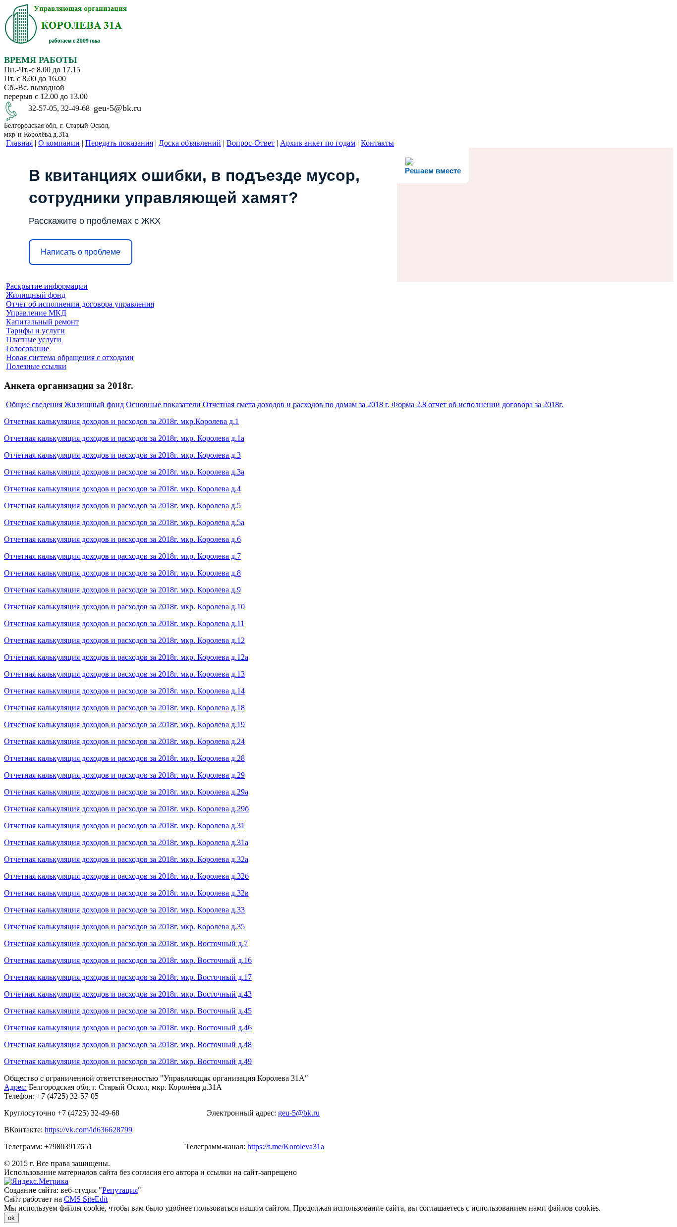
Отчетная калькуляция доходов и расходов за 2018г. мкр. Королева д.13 (124, 674)
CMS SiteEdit (86, 1199)
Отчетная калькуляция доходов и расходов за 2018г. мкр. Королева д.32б (126, 876)
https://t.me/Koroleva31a (285, 1146)
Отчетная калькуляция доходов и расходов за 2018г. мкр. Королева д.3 (122, 455)
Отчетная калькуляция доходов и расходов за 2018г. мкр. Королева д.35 (124, 926)
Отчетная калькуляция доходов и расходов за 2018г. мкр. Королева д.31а (126, 842)
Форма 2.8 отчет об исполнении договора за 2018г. (478, 404)
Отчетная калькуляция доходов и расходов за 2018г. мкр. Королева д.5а (124, 522)
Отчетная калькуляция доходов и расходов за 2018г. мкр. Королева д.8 (122, 573)
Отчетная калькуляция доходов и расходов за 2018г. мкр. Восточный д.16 (128, 960)
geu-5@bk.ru (299, 1113)
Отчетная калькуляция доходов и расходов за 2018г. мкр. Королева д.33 (124, 910)
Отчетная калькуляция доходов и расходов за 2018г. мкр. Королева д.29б (126, 808)
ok (11, 1218)
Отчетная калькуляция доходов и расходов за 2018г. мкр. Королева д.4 (122, 488)
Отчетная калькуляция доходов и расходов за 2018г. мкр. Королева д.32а (126, 859)
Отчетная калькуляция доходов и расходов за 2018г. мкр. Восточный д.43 (128, 994)
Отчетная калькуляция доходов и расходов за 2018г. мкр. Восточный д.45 (128, 1011)
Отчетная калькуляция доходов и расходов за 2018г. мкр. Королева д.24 (124, 741)
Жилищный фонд (94, 404)
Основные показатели (163, 404)
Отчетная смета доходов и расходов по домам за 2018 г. (296, 404)
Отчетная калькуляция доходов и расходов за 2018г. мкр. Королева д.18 (124, 707)
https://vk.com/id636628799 (88, 1129)
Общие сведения (34, 404)
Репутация (120, 1190)
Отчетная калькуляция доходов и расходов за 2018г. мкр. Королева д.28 (124, 758)
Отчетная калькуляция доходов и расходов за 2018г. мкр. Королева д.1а (124, 438)
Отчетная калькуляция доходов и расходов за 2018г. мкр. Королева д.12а (126, 657)
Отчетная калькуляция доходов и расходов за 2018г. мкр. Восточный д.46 (128, 1027)
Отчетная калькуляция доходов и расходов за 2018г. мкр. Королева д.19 (124, 724)
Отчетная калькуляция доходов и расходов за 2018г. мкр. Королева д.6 (122, 539)
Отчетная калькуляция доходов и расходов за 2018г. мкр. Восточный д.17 (128, 977)
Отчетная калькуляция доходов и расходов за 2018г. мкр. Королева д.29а (126, 792)
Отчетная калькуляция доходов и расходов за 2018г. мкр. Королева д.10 (124, 606)
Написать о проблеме (80, 252)
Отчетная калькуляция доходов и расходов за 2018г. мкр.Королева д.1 (121, 421)
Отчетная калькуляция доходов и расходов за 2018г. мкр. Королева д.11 (124, 623)
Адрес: (15, 1087)
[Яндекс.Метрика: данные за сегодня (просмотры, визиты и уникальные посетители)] (36, 1181)
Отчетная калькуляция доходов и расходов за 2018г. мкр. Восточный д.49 (128, 1061)
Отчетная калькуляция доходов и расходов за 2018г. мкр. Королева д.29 (124, 775)
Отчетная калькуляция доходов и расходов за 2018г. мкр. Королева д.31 (124, 825)
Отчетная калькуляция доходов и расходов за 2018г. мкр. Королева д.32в (126, 893)
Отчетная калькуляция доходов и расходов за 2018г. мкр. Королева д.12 (124, 640)
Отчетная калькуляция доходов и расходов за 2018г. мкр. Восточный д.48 (128, 1044)
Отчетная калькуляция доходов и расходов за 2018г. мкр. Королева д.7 (122, 556)
